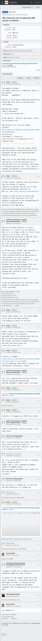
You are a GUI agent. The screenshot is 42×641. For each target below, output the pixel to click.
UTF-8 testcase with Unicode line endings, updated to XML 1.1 (20, 63)
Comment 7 (9, 390)
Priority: (9, 35)
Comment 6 (9, 374)
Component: (8, 30)
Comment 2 (9, 223)
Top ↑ (4, 634)
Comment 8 (9, 412)
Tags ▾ (29, 78)
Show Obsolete (7, 74)
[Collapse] (38, 83)
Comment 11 (9, 455)
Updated (8, 402)
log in (11, 623)
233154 (11, 559)
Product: (9, 28)
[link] (21, 523)
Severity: (9, 37)
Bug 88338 (12, 12)
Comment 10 (9, 438)
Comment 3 (9, 312)
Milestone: (8, 47)
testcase (10, 405)
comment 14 (9, 610)
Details (38, 70)
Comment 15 (9, 606)
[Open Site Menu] (2, 2)
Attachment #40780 (7, 539)
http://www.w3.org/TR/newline (25, 191)
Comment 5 (9, 352)
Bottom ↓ (21, 78)
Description (9, 84)
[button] (37, 2)
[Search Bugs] (31, 2)
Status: (9, 45)
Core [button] (14, 28)
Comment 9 (9, 424)
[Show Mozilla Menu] (6, 2)
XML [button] (14, 30)
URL (12, 54)
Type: (10, 33)
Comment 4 (9, 327)
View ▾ (38, 7)
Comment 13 (9, 504)
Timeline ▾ (37, 78)
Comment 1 (9, 178)
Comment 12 (9, 480)
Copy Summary (26, 7)
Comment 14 (9, 567)
